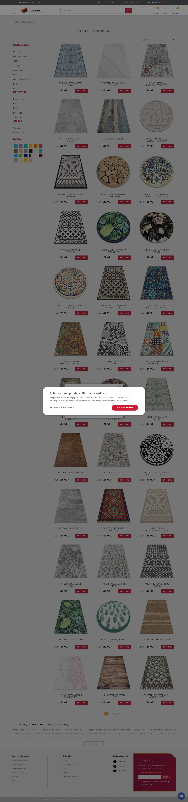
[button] (62, 407)
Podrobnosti (122, 400)
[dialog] (94, 401)
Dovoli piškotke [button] (125, 407)
